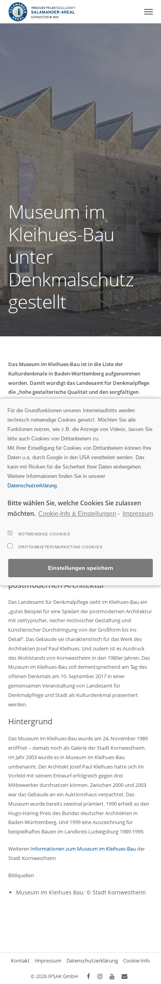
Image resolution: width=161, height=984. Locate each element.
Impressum (138, 513)
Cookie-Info (136, 960)
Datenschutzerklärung (32, 485)
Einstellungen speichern (80, 568)
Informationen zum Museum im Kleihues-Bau (83, 848)
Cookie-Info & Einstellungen (77, 513)
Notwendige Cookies (44, 534)
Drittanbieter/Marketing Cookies (60, 547)
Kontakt (20, 960)
